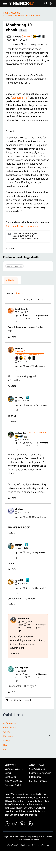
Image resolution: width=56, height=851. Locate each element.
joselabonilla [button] (21, 309)
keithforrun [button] (23, 618)
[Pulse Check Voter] (30, 358)
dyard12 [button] (19, 580)
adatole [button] (17, 36)
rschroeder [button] (20, 433)
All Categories (9, 723)
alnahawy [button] (20, 509)
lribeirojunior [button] (21, 667)
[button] (9, 38)
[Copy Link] (47, 44)
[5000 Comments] (21, 436)
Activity (6, 732)
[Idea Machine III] (25, 436)
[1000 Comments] (39, 36)
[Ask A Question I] (27, 397)
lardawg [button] (19, 397)
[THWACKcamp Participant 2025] (34, 358)
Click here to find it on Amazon (22, 226)
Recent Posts (9, 727)
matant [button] (18, 544)
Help (5, 745)
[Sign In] (51, 3)
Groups (6, 740)
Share (10, 248)
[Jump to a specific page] (47, 300)
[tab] (11, 280)
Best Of (6, 749)
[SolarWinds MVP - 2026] (25, 358)
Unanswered (28, 736)
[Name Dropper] (17, 358)
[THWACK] (21, 3)
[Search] (46, 3)
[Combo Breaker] (35, 36)
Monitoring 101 (20, 97)
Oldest (18, 293)
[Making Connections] (43, 36)
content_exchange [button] (14, 266)
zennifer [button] (19, 348)
